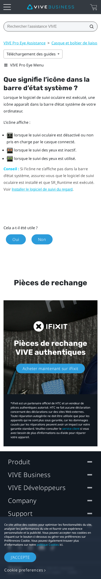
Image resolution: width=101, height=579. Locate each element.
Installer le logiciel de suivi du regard (42, 189)
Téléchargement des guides (32, 54)
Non (42, 239)
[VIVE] (50, 7)
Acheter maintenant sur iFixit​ (50, 368)
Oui (15, 239)
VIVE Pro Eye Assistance (25, 43)
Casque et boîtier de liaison (75, 43)
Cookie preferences (23, 570)
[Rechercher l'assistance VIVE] (90, 26)
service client (70, 429)
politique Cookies (48, 545)
